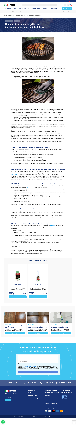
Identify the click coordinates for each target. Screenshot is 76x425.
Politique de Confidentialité (30, 366)
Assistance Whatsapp (68, 11)
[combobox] (37, 361)
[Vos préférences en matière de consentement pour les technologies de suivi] (74, 423)
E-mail (19, 355)
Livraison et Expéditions (33, 397)
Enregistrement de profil (50, 401)
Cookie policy (47, 397)
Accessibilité (47, 404)
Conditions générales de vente (34, 398)
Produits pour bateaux (35, 8)
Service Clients (12, 383)
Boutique (29, 392)
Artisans (28, 1)
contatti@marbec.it (8, 397)
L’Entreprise (21, 1)
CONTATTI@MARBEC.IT (64, 383)
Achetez (17, 297)
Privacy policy (47, 395)
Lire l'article (14, 333)
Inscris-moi (38, 371)
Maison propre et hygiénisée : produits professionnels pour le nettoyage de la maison (59, 326)
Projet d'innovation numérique (51, 403)
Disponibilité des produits (50, 400)
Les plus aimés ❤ (53, 8)
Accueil (5, 15)
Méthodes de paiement (32, 395)
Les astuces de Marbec (52, 1)
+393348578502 (31, 383)
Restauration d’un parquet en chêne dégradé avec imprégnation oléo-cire (38, 326)
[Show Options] (57, 361)
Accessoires (44, 8)
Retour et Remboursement (33, 394)
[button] (3, 422)
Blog (45, 1)
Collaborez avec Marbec (64, 1)
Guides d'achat (11, 15)
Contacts (46, 398)
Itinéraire (8, 400)
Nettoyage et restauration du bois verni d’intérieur (14, 326)
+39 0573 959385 (8, 396)
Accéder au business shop (16, 1)
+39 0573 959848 (48, 383)
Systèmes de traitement (37, 1)
